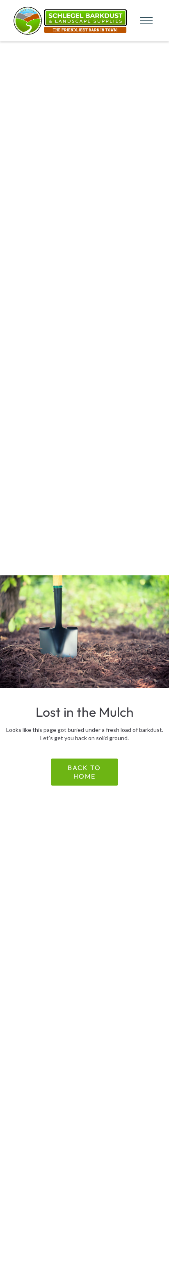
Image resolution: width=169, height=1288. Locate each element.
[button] (144, 21)
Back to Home (84, 771)
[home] (68, 20)
